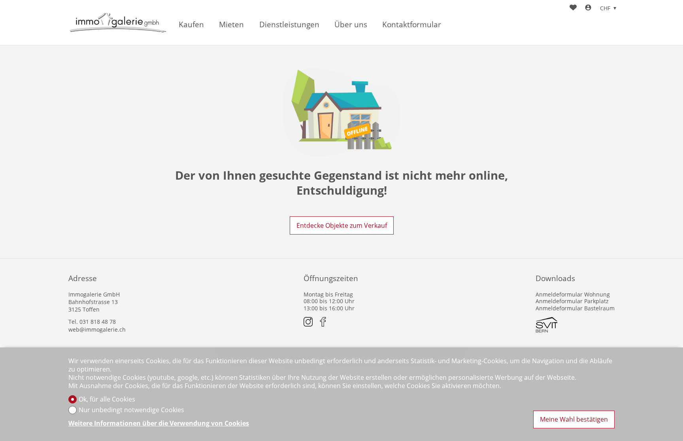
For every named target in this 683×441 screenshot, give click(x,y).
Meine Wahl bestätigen (574, 419)
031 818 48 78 (97, 321)
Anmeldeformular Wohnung (573, 294)
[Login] (588, 8)
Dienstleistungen (289, 25)
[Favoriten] (573, 8)
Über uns (350, 25)
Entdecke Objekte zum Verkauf (341, 225)
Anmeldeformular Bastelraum (575, 308)
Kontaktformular (411, 25)
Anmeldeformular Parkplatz (572, 301)
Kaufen (191, 25)
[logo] (117, 23)
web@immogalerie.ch (97, 329)
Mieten (231, 25)
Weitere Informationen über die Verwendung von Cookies (158, 423)
